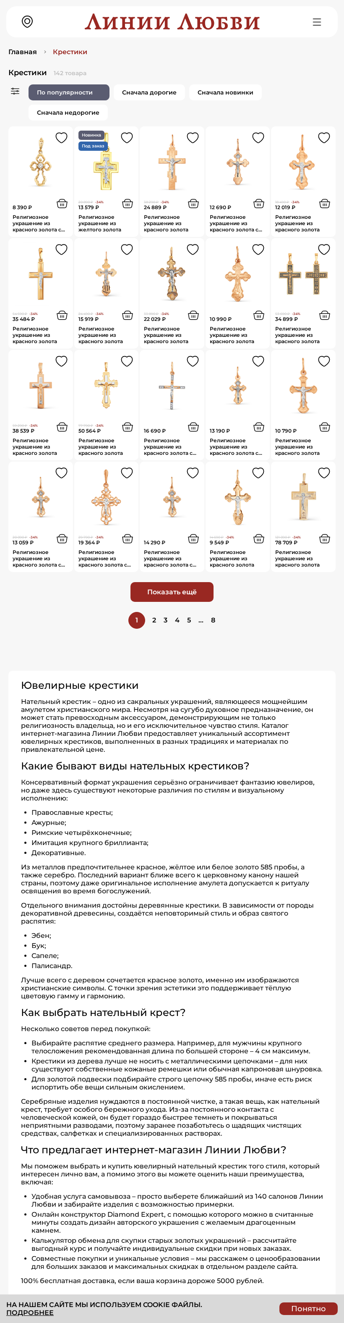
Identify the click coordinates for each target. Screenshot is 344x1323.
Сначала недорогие (68, 112)
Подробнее (30, 1313)
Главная (22, 52)
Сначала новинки (225, 92)
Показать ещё (172, 592)
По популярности (65, 92)
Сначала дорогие (149, 92)
